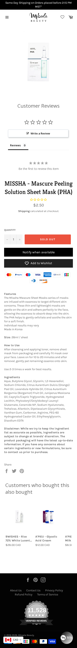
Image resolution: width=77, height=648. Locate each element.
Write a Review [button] (40, 133)
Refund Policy (23, 594)
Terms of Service (47, 594)
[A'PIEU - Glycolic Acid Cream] (49, 516)
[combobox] (13, 640)
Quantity (10, 230)
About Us (16, 590)
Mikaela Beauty (26, 635)
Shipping (24, 211)
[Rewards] (67, 638)
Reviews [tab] (15, 145)
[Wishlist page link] (62, 17)
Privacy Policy (54, 590)
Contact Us (33, 590)
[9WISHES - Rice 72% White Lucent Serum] (19, 516)
